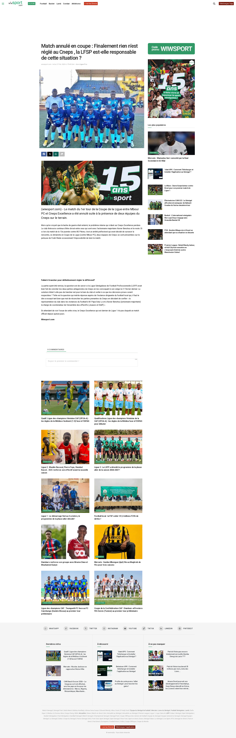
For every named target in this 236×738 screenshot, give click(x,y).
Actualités (82, 713)
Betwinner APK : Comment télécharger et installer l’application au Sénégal (126, 669)
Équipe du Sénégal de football (140, 710)
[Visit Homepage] (15, 4)
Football (43, 4)
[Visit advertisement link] (91, 183)
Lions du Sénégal (164, 710)
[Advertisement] (118, 23)
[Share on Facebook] (44, 154)
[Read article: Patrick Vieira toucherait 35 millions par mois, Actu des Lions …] (155, 670)
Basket (51, 4)
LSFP (167, 713)
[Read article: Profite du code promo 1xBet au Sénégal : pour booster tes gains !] (104, 685)
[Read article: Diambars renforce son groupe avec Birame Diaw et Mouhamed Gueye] (65, 542)
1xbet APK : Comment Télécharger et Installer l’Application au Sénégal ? (126, 654)
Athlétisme (76, 4)
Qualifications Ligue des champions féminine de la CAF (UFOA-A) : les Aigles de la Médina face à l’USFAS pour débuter (118, 421)
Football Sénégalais (177, 710)
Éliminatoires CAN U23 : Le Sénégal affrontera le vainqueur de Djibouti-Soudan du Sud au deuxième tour (178, 203)
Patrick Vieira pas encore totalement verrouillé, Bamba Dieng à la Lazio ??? (177, 654)
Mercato (99, 557)
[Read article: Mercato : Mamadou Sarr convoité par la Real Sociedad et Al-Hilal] (171, 143)
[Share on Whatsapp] (56, 154)
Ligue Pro (83, 64)
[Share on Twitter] (50, 154)
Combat (66, 4)
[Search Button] (214, 4)
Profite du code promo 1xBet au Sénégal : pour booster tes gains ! (126, 683)
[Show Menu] (3, 4)
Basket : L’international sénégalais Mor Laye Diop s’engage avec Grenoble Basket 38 (177, 217)
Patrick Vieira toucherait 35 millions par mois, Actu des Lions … (177, 669)
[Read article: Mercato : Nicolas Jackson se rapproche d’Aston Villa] (53, 671)
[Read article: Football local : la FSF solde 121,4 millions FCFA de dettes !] (118, 495)
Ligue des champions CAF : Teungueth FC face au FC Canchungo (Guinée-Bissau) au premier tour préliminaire (64, 611)
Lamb (59, 4)
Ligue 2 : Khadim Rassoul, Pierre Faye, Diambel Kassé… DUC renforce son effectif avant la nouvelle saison (64, 470)
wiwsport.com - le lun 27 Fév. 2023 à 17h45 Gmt (57, 64)
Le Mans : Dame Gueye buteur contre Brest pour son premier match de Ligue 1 (178, 188)
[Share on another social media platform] (62, 154)
